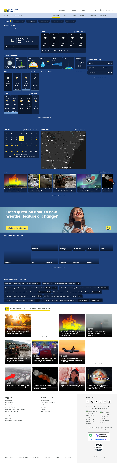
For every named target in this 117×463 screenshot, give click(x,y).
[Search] (101, 10)
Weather (9, 15)
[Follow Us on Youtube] (96, 402)
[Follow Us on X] (109, 402)
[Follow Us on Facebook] (88, 402)
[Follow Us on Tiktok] (100, 402)
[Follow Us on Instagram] (92, 402)
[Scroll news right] (113, 183)
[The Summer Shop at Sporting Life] (106, 257)
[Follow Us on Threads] (105, 402)
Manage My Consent (11, 411)
